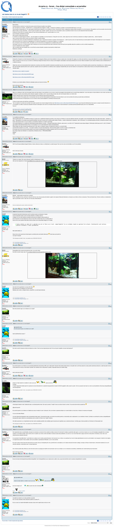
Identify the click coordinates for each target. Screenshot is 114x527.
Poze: (14, 490)
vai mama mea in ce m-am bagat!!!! (14, 14)
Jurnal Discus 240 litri (19, 242)
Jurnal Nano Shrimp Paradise (20, 243)
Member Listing (75, 8)
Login (66, 9)
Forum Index (5, 16)
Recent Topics (50, 8)
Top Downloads (66, 8)
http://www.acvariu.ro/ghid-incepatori (21, 71)
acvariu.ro (82, 8)
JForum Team (57, 525)
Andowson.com (67, 525)
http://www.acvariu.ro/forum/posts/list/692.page (23, 74)
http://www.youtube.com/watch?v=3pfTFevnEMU (22, 109)
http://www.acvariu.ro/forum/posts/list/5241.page (23, 77)
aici (21, 230)
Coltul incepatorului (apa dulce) (16, 16)
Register (60, 9)
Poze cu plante (22, 490)
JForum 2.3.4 (50, 525)
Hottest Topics (58, 8)
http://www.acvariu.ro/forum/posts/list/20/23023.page (66, 103)
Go (110, 16)
